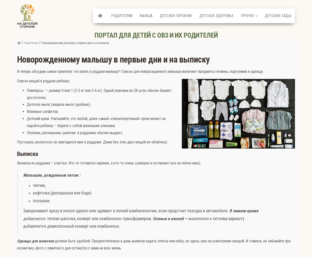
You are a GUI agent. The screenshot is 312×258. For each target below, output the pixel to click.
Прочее (248, 15)
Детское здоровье (216, 15)
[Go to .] (19, 43)
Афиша (146, 15)
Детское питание (176, 15)
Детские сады (278, 15)
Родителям (121, 15)
